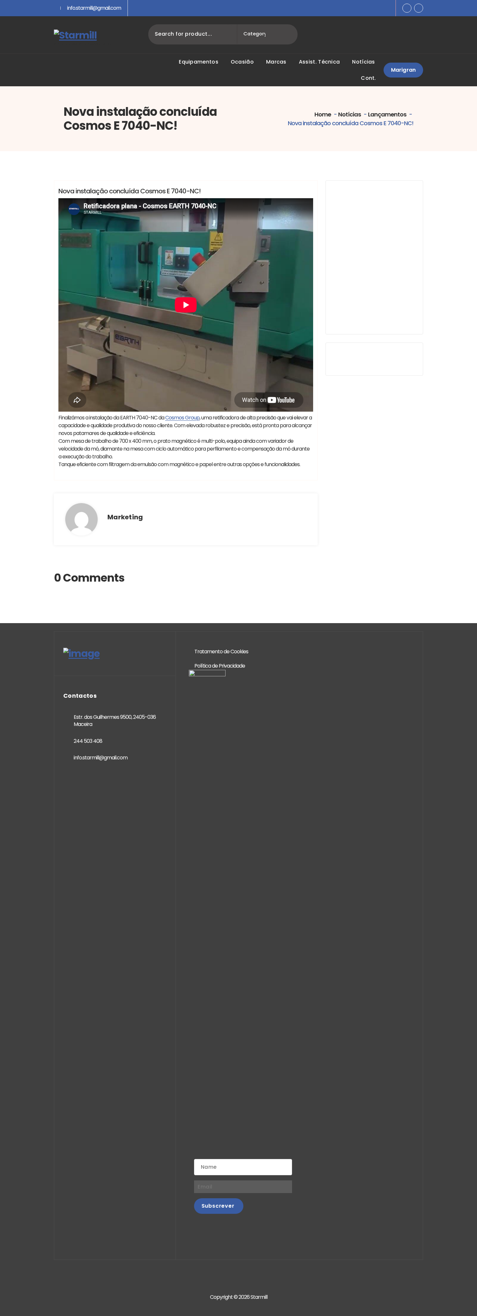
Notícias (349, 114)
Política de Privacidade (219, 666)
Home (322, 114)
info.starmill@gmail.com (94, 8)
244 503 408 (88, 741)
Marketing (125, 517)
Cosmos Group (182, 417)
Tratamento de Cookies (221, 651)
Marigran (403, 70)
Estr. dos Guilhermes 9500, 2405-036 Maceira (115, 720)
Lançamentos (387, 114)
